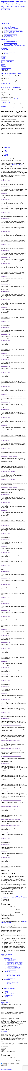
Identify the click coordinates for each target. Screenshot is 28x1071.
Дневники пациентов (6, 61)
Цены (5, 150)
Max (19, 897)
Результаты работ (5, 69)
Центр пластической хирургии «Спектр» (11, 73)
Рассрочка (3, 56)
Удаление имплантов (12, 966)
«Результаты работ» (17, 164)
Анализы (3, 58)
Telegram (24, 897)
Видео (5, 152)
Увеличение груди (17, 107)
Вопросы (6, 155)
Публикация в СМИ (9, 993)
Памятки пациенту (8, 995)
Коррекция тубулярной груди (14, 967)
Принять (3, 1048)
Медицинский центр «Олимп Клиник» (11, 87)
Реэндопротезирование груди (14, 963)
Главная (3, 107)
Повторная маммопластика (13, 968)
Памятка (3, 57)
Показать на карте (5, 83)
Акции (5, 151)
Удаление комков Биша (12, 982)
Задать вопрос (20, 98)
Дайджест (3, 65)
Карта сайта (4, 1031)
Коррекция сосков (11, 970)
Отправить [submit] (3, 1065)
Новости (3, 64)
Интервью (3, 66)
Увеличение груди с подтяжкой (14, 962)
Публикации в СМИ (6, 68)
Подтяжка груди (11, 960)
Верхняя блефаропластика (13, 972)
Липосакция (7, 979)
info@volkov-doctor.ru (11, 98)
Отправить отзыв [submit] (5, 918)
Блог (2, 62)
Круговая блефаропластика (13, 975)
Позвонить (5, 897)
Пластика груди (9, 107)
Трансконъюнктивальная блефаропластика (13, 977)
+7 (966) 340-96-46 (5, 102)
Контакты (3, 106)
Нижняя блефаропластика (13, 974)
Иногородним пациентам (7, 60)
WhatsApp (3, 98)
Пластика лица (7, 980)
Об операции (7, 147)
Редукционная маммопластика (14, 964)
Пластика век (7, 971)
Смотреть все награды (6, 954)
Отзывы (6, 154)
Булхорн (9, 983)
